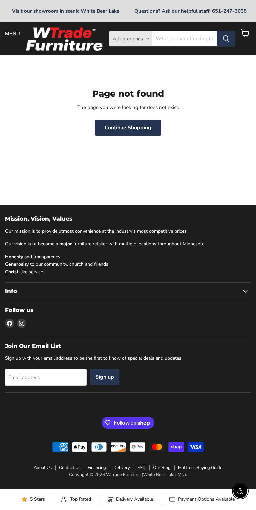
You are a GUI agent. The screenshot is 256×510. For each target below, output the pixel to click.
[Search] (226, 38)
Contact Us (69, 468)
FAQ (141, 468)
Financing (97, 468)
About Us (43, 468)
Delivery (121, 468)
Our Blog (162, 468)
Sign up (104, 377)
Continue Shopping (128, 127)
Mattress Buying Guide (200, 468)
